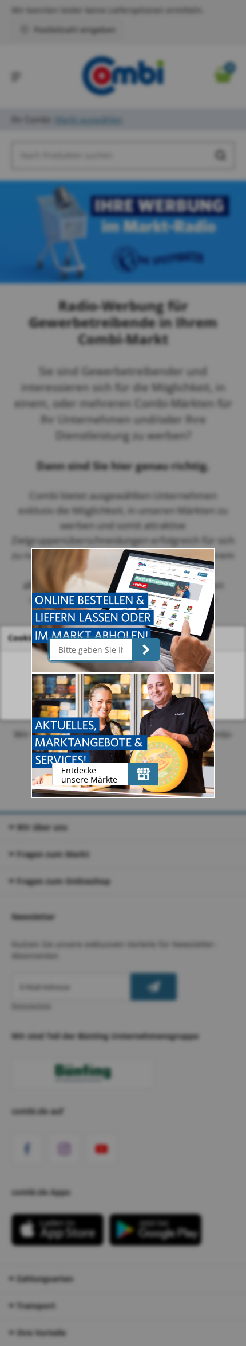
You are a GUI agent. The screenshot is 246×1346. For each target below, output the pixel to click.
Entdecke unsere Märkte (89, 775)
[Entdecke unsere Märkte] (143, 774)
